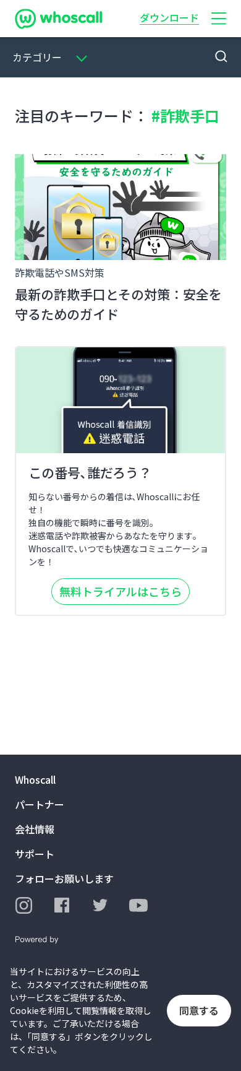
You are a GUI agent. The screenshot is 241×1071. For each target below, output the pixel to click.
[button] (218, 18)
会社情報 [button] (34, 829)
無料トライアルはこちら (120, 591)
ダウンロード (169, 17)
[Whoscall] (58, 18)
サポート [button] (34, 853)
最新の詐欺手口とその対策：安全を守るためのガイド (118, 304)
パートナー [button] (39, 804)
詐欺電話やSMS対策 (59, 272)
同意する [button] (199, 1010)
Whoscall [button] (35, 779)
